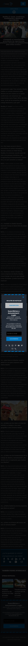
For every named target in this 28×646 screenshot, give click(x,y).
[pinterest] (15, 345)
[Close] (23, 297)
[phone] (15, 348)
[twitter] (9, 345)
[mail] (12, 348)
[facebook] (6, 345)
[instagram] (12, 345)
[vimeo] (22, 345)
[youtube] (18, 345)
